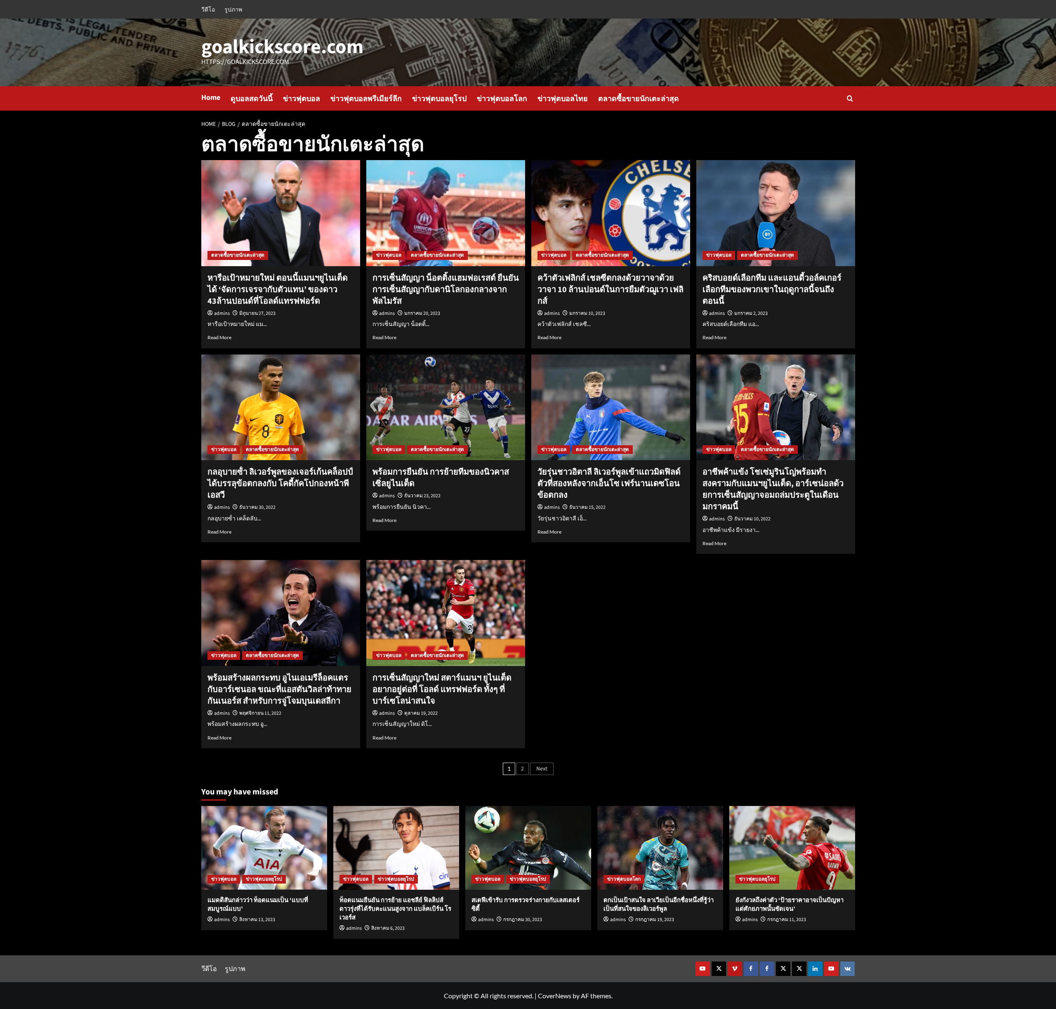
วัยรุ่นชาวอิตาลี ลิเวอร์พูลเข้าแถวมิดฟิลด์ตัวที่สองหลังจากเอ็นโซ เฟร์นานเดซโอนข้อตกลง (609, 483)
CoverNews (554, 996)
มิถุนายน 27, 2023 (257, 313)
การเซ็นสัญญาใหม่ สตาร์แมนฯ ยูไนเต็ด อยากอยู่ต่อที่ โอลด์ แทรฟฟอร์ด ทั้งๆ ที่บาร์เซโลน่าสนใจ (442, 689)
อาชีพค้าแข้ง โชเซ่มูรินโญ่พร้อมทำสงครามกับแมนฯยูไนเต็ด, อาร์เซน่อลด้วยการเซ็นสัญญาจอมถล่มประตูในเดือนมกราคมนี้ (773, 489)
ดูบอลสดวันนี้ (252, 99)
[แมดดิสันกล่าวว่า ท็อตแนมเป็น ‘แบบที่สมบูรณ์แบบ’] (264, 848)
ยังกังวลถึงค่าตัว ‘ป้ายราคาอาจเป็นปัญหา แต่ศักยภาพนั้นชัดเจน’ (789, 904)
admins (222, 313)
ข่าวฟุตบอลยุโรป (439, 99)
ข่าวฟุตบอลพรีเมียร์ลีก (366, 99)
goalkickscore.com (282, 47)
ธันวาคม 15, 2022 (587, 507)
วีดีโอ (208, 9)
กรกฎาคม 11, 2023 (786, 919)
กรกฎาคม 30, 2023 (522, 919)
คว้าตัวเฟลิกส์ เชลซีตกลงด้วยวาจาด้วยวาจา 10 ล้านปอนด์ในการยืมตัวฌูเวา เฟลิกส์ (610, 289)
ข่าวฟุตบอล (301, 99)
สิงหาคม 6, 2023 (388, 928)
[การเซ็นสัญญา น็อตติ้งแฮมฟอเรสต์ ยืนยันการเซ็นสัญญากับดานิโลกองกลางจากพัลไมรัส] (445, 213)
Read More (219, 337)
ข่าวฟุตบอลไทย (562, 99)
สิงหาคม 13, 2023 (257, 919)
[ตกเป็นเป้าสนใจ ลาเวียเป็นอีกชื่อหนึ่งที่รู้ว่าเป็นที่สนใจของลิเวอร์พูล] (660, 848)
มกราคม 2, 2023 (751, 313)
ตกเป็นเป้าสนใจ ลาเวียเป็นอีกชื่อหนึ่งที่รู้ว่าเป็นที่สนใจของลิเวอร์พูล (658, 904)
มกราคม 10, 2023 (587, 313)
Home (210, 97)
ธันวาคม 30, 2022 (257, 507)
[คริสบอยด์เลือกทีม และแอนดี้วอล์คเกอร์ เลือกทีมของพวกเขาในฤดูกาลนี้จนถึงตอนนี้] (775, 213)
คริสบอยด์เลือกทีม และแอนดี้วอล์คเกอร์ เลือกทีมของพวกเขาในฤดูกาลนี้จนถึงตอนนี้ (772, 289)
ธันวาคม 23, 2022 (422, 495)
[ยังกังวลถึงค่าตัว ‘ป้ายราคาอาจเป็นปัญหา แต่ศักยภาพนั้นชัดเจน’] (792, 848)
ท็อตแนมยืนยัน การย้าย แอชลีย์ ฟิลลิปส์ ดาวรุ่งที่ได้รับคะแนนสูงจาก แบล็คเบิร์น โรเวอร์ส (395, 909)
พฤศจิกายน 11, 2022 (260, 713)
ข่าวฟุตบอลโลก (502, 99)
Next (541, 769)
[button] (850, 98)
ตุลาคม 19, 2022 (421, 713)
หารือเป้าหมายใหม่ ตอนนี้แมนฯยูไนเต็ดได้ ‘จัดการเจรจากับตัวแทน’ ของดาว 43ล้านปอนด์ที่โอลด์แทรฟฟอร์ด (277, 289)
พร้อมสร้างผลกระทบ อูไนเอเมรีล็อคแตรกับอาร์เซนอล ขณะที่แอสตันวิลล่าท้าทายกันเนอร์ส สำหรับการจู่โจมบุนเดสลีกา (279, 689)
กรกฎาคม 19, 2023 (654, 919)
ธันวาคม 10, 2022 (752, 518)
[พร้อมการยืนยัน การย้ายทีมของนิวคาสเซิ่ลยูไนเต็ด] (445, 407)
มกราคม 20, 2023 (422, 313)
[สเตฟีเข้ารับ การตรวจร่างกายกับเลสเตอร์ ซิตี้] (528, 848)
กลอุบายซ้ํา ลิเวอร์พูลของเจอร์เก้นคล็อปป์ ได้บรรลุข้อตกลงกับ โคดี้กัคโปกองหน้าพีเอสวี (280, 483)
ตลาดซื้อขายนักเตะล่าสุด (638, 99)
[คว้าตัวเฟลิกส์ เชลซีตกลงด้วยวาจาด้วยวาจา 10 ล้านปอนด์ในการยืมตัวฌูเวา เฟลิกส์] (610, 213)
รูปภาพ (233, 9)
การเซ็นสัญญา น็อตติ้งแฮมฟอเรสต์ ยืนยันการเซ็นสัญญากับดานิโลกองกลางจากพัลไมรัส (445, 289)
